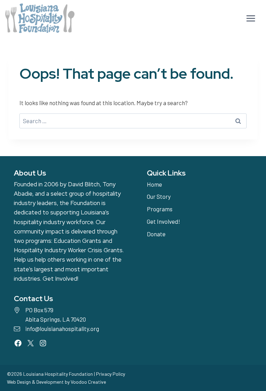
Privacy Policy (110, 374)
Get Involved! (60, 278)
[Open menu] (249, 18)
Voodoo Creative (88, 382)
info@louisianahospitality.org (62, 328)
